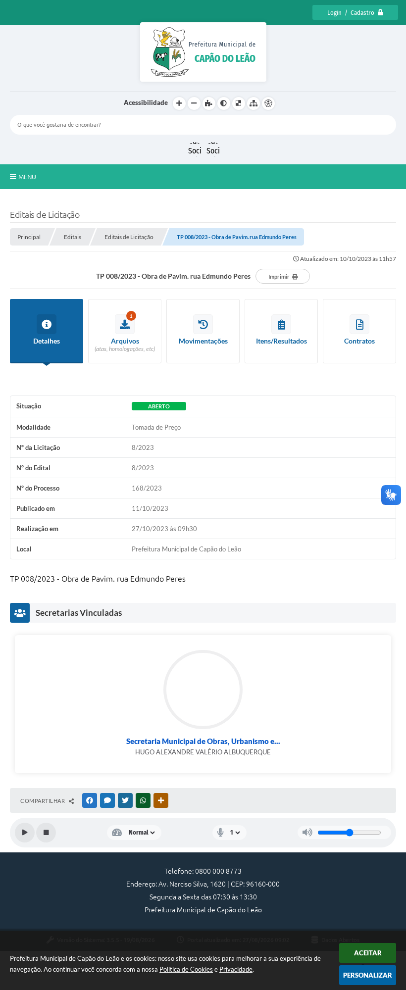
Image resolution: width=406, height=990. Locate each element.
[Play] (25, 832)
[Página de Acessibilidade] (268, 103)
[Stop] (46, 832)
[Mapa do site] (253, 103)
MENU (27, 176)
